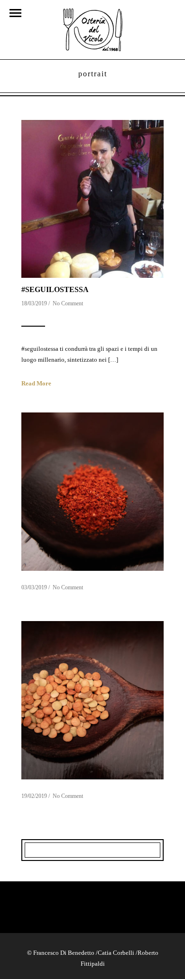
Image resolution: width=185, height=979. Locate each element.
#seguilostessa (55, 289)
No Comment (68, 303)
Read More (36, 383)
